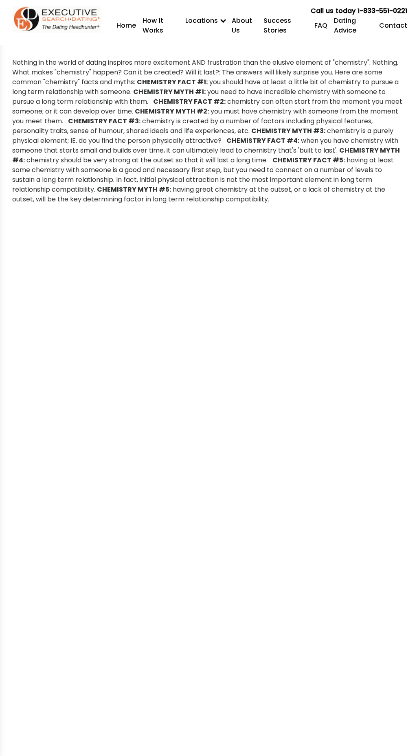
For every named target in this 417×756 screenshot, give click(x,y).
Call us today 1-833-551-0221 (359, 10)
